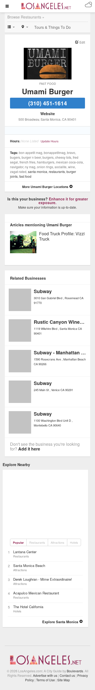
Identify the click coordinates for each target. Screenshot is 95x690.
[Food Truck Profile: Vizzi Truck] (23, 241)
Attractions (57, 542)
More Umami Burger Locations (45, 186)
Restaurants (57, 171)
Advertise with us (45, 675)
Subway (43, 291)
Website (47, 113)
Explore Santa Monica (60, 621)
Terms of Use (45, 680)
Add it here (29, 449)
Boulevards (75, 671)
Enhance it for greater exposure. (63, 200)
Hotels (74, 542)
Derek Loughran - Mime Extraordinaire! (42, 579)
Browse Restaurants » (25, 17)
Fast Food (47, 83)
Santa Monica (37, 171)
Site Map (63, 680)
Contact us (67, 675)
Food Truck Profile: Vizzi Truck (62, 236)
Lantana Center (24, 551)
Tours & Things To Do (52, 27)
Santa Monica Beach (29, 565)
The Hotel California (28, 606)
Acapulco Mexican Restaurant (36, 592)
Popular (18, 543)
